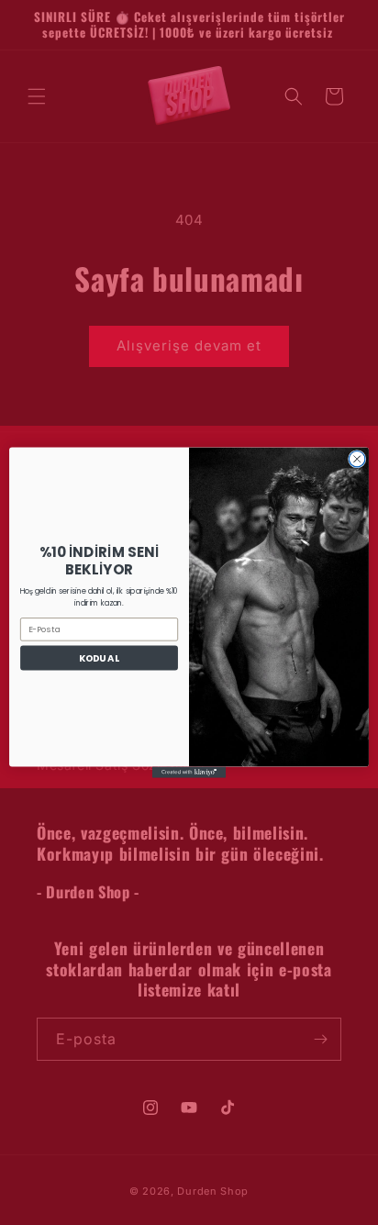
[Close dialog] (357, 459)
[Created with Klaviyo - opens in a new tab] (189, 772)
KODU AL (99, 657)
